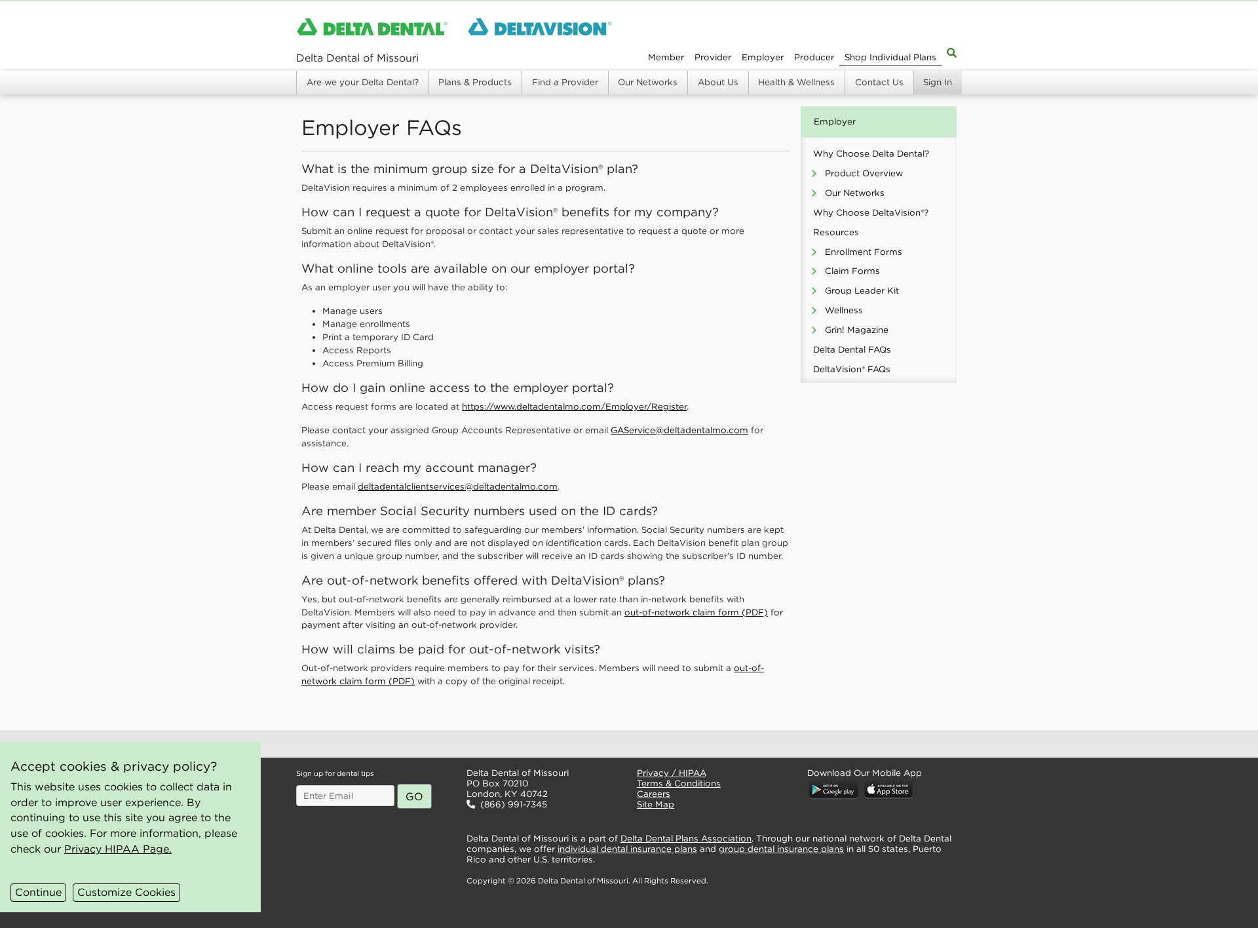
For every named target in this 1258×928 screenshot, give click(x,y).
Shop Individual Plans (890, 57)
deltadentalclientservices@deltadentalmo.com (458, 486)
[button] (541, 743)
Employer (763, 57)
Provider (713, 57)
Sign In (937, 82)
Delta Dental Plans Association (686, 838)
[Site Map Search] (952, 52)
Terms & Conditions (679, 783)
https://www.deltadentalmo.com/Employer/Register (574, 406)
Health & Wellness (796, 82)
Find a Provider (565, 82)
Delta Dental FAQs (852, 349)
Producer (814, 57)
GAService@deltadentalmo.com (679, 430)
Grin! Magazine (856, 330)
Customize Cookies (126, 892)
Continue (38, 892)
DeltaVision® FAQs (851, 369)
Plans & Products (475, 82)
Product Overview (864, 173)
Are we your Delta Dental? (363, 82)
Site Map (655, 804)
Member (666, 57)
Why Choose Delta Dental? (871, 153)
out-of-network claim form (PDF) (696, 612)
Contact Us (879, 82)
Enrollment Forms (863, 252)
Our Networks (647, 82)
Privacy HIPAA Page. (118, 848)
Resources (836, 232)
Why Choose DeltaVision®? (870, 212)
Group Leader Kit (862, 290)
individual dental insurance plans (627, 849)
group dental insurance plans (781, 849)
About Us (718, 82)
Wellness (844, 310)
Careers (653, 794)
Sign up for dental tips (334, 773)
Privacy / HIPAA (671, 773)
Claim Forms (852, 271)
